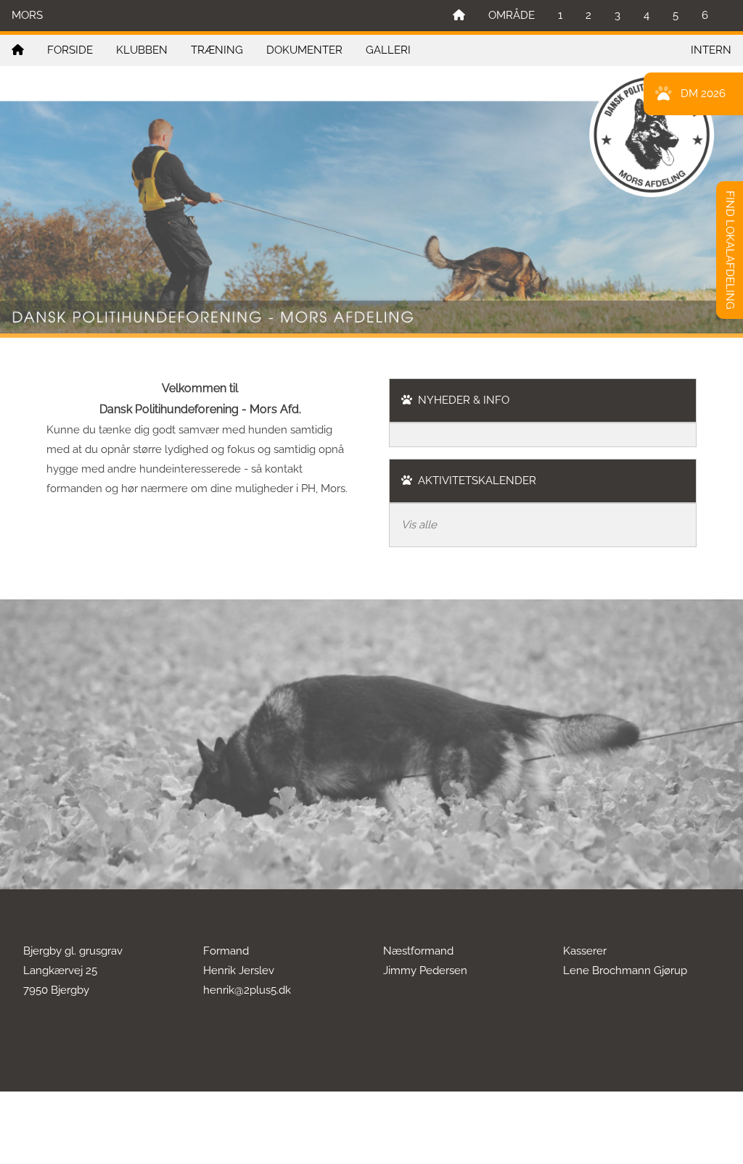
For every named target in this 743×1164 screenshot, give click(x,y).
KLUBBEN (142, 50)
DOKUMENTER (304, 50)
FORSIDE (70, 50)
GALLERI (388, 50)
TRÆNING (217, 50)
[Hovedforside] (459, 15)
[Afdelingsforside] (18, 50)
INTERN (711, 50)
